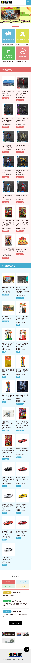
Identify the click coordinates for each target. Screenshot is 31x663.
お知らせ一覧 (16, 623)
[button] (15, 26)
